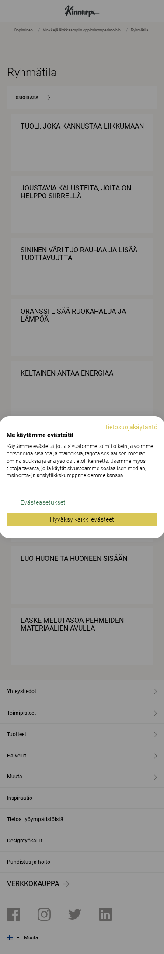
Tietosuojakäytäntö (131, 426)
